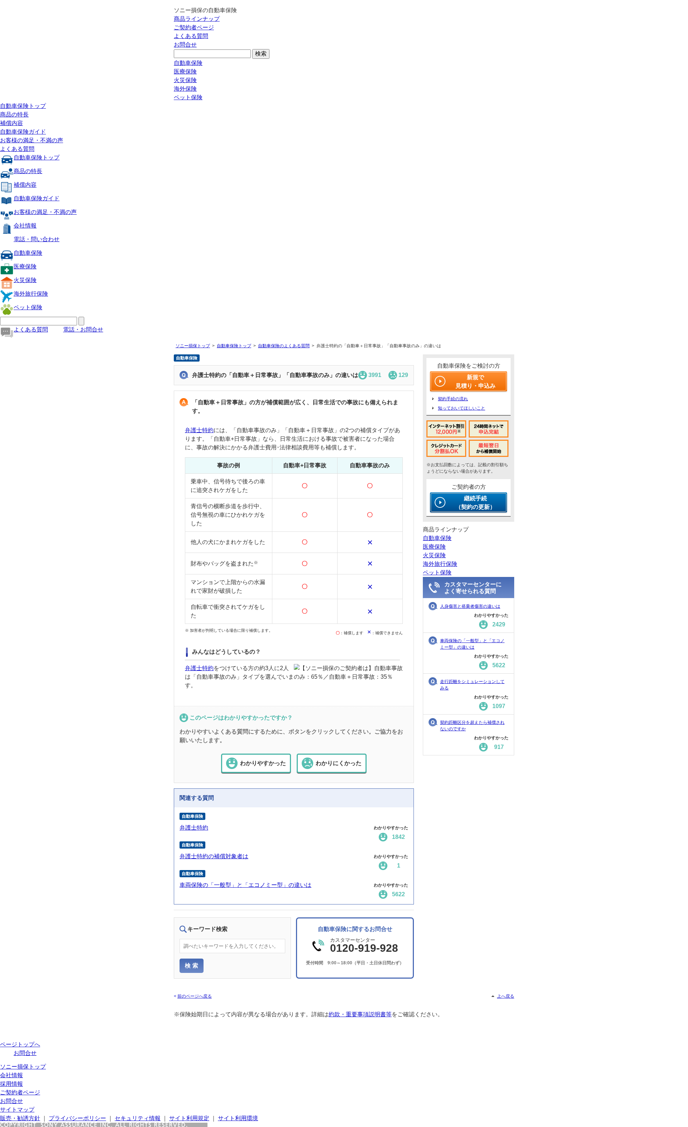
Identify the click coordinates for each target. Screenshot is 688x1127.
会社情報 (25, 226)
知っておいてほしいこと (461, 408)
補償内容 (11, 123)
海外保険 (185, 89)
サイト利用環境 (238, 1118)
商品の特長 (14, 114)
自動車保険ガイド (23, 132)
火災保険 (185, 80)
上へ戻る (505, 996)
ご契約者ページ (194, 27)
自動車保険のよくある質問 (284, 345)
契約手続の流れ (453, 398)
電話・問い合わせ (36, 239)
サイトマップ (17, 1110)
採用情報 (11, 1084)
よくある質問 (191, 36)
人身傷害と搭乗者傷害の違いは (470, 606)
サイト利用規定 (189, 1118)
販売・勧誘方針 (20, 1118)
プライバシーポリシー (77, 1118)
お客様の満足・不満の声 (31, 140)
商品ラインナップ (197, 19)
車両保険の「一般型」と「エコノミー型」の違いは (245, 885)
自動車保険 (188, 63)
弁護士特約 (199, 430)
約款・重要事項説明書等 (360, 1014)
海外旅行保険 (31, 294)
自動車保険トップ (23, 106)
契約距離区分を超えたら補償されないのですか (472, 725)
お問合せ (185, 45)
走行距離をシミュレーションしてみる (472, 685)
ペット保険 (188, 97)
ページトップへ (20, 1044)
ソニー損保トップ (193, 345)
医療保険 (185, 71)
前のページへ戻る (194, 996)
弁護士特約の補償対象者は (214, 856)
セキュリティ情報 (138, 1118)
